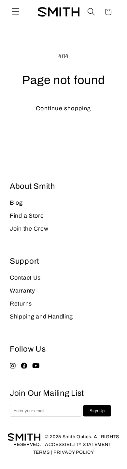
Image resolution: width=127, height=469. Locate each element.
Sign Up (97, 410)
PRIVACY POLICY (73, 452)
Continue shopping (63, 108)
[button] (15, 11)
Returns (21, 303)
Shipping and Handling (41, 316)
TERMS (41, 452)
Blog (16, 202)
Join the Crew (29, 228)
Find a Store (27, 215)
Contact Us (25, 277)
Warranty (22, 290)
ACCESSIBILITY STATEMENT (78, 444)
